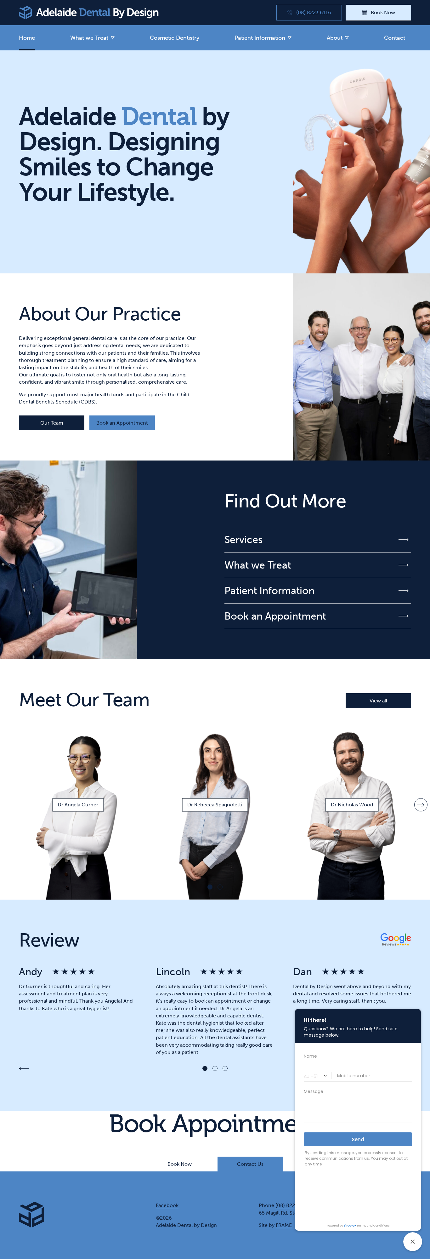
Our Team (51, 423)
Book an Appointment (122, 423)
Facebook (167, 1205)
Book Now (179, 1164)
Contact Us (250, 1164)
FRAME (284, 1225)
